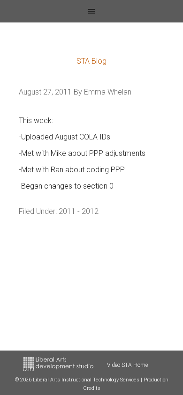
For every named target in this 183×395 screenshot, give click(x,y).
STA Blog (91, 61)
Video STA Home (127, 365)
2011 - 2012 (79, 211)
